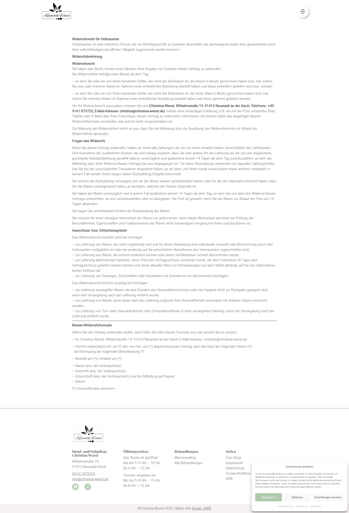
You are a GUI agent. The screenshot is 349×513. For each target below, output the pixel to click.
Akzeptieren (268, 497)
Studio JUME (201, 508)
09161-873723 (83, 474)
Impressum (315, 506)
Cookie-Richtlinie (286, 506)
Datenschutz (302, 506)
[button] (302, 11)
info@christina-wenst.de (90, 479)
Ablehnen (297, 497)
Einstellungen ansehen (328, 497)
